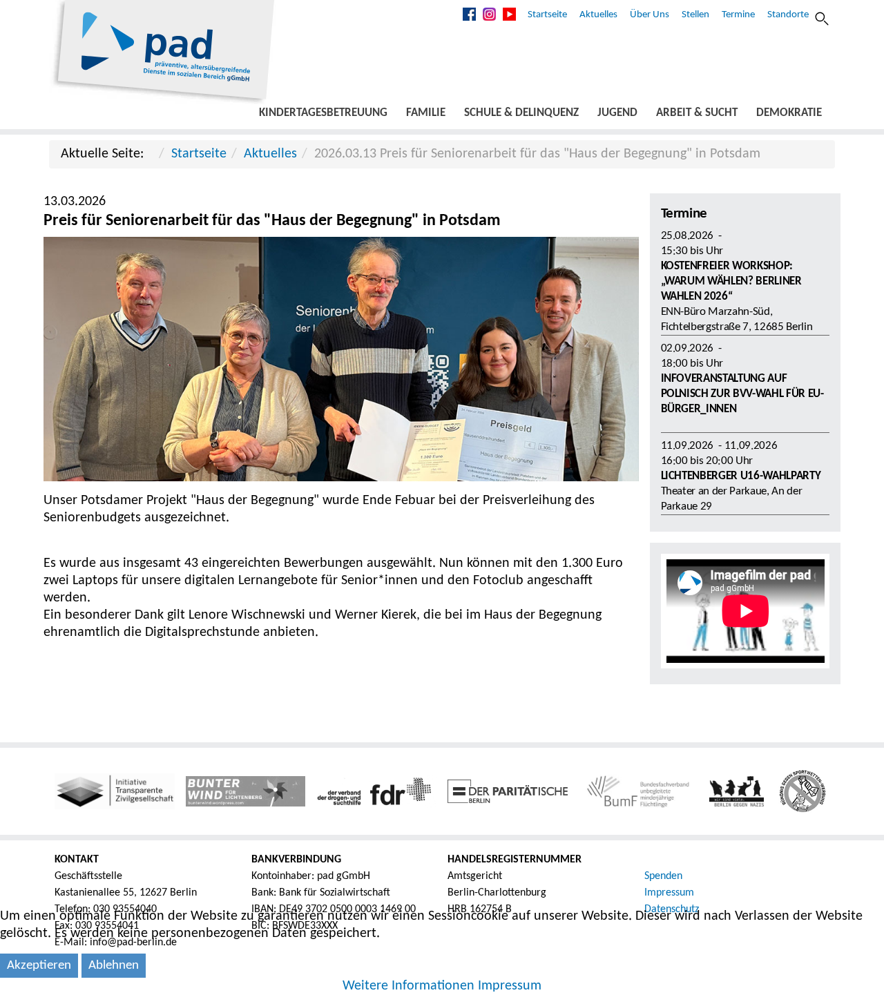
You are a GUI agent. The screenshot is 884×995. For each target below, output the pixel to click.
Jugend (617, 113)
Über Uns (649, 15)
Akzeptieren (39, 965)
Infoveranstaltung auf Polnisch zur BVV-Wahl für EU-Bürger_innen (742, 394)
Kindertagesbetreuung (323, 113)
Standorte (788, 15)
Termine (738, 15)
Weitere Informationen (408, 986)
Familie (425, 113)
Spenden (663, 876)
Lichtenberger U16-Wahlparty (741, 476)
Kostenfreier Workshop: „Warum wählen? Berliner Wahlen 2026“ (731, 281)
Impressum (669, 892)
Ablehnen (113, 965)
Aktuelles (598, 15)
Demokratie (789, 113)
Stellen (695, 15)
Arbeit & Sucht (697, 113)
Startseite (547, 15)
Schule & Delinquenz (521, 113)
